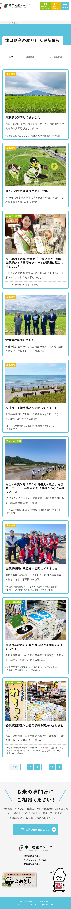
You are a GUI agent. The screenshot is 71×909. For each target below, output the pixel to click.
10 (51, 767)
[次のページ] (59, 767)
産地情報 (30, 56)
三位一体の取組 (54, 56)
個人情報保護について (29, 901)
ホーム (5, 22)
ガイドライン (45, 901)
